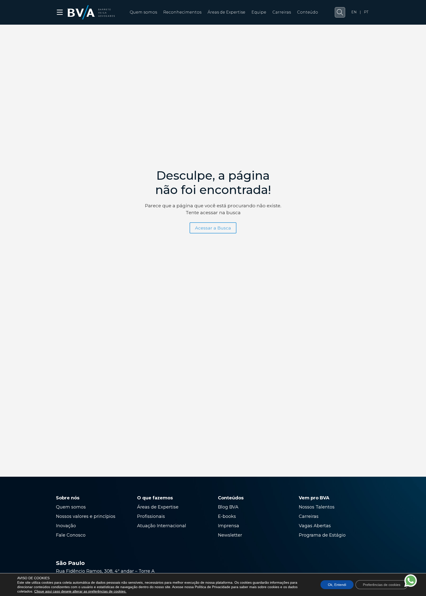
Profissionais (151, 516)
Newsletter (230, 535)
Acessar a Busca (213, 227)
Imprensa (228, 525)
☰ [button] (60, 12)
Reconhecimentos (182, 12)
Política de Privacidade (212, 587)
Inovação (66, 525)
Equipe (258, 12)
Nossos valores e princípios (85, 516)
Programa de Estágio (322, 535)
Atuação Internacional (162, 525)
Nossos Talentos (317, 507)
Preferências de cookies (381, 585)
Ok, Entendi (337, 585)
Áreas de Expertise (226, 12)
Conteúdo (307, 12)
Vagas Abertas (315, 525)
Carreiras (281, 12)
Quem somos (143, 12)
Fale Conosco (71, 535)
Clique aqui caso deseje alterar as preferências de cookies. (80, 591)
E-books (227, 516)
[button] (340, 12)
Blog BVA (228, 507)
